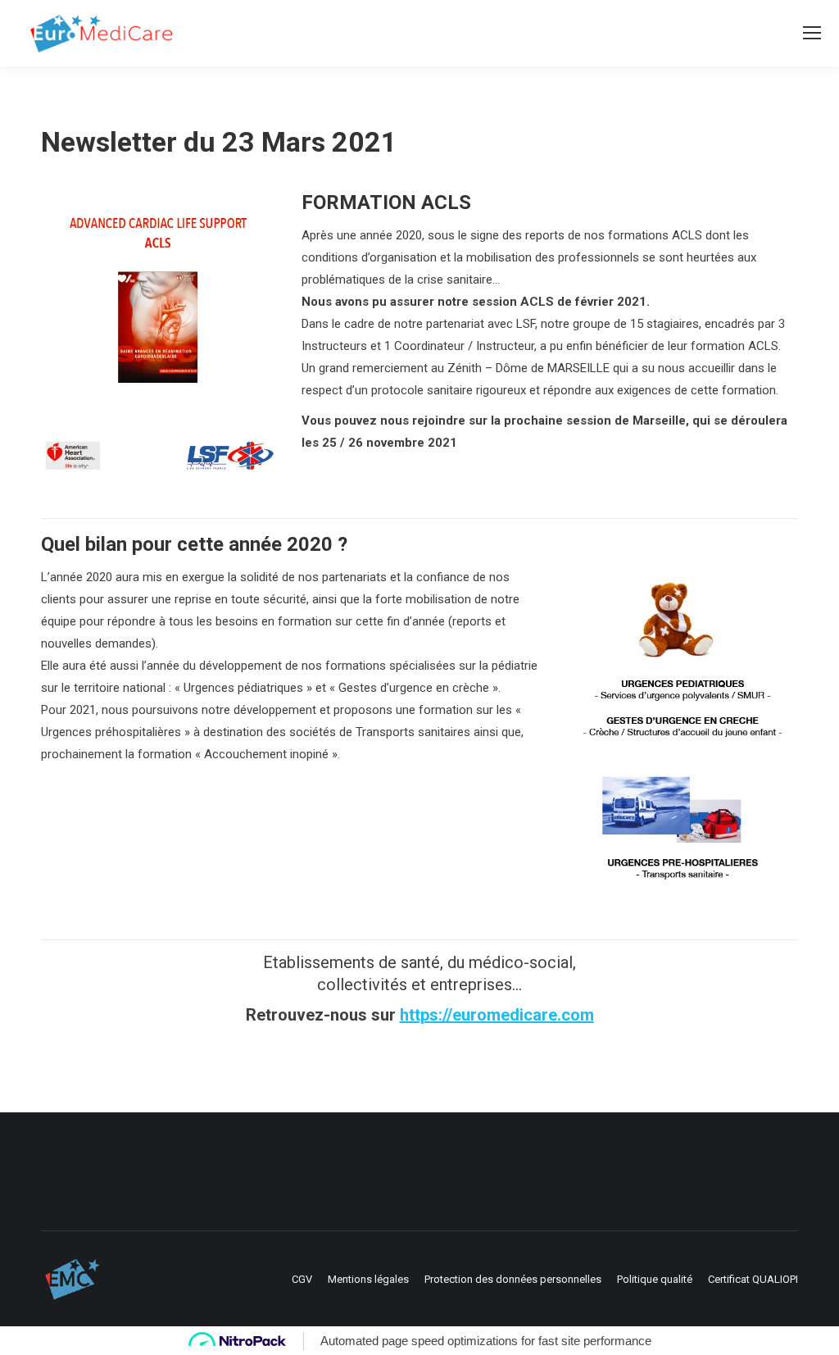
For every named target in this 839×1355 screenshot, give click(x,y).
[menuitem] (302, 1279)
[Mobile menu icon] (812, 32)
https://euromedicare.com (497, 1015)
